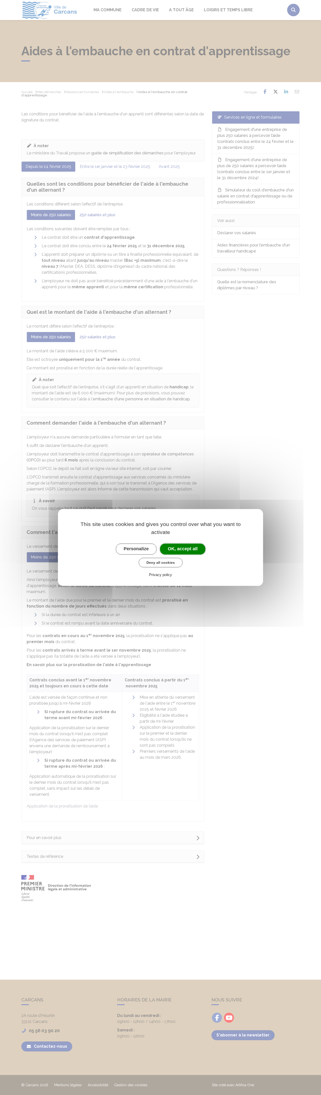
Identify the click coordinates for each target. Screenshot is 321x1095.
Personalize (136, 548)
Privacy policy (160, 575)
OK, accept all (183, 548)
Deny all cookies (160, 563)
